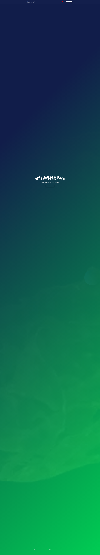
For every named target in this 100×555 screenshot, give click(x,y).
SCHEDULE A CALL (69, 1)
